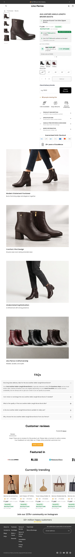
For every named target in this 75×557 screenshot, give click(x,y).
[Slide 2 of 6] (6, 23)
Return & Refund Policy (21, 534)
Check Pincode (65, 90)
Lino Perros (11, 553)
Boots (16, 11)
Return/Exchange (32, 530)
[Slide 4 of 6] (6, 37)
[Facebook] (57, 553)
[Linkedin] (67, 553)
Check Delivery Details (47, 85)
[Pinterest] (70, 553)
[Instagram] (60, 553)
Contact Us (7, 530)
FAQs (5, 536)
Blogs (5, 533)
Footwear (10, 11)
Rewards (13, 538)
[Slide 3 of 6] (6, 30)
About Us (6, 527)
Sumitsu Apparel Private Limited (23, 553)
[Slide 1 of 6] (6, 16)
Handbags (14, 530)
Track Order (30, 527)
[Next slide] (69, 492)
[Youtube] (64, 553)
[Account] (69, 6)
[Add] (16, 491)
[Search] (6, 6)
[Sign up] (69, 531)
